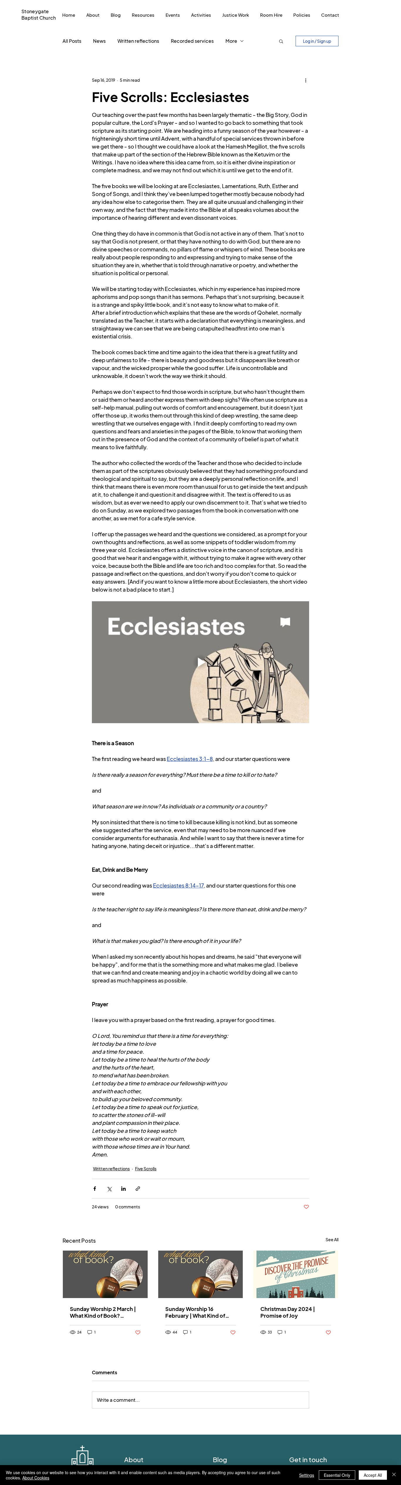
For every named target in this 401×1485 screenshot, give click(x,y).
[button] (281, 41)
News (99, 41)
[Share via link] (138, 1188)
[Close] (393, 1475)
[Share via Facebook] (94, 1188)
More (231, 41)
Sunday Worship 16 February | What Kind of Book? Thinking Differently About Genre (199, 1312)
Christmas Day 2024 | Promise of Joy (287, 1312)
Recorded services (192, 41)
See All (332, 1239)
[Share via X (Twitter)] (109, 1188)
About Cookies (35, 1478)
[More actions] (305, 80)
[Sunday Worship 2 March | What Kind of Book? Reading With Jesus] (105, 1274)
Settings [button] (306, 1475)
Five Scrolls (145, 1168)
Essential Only (337, 1475)
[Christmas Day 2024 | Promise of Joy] (295, 1274)
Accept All (373, 1475)
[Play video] (200, 662)
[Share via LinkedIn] (123, 1188)
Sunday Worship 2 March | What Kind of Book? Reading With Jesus (103, 1312)
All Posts (72, 41)
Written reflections (138, 41)
